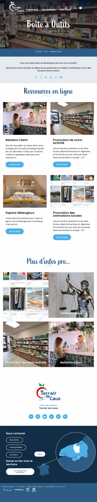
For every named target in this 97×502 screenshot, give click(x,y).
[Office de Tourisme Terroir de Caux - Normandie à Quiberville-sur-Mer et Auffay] (16, 7)
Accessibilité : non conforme (55, 487)
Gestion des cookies (35, 487)
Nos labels (21, 487)
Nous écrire (14, 440)
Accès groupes (16, 447)
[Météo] (75, 9)
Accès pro (14, 455)
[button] (85, 8)
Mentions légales (8, 487)
